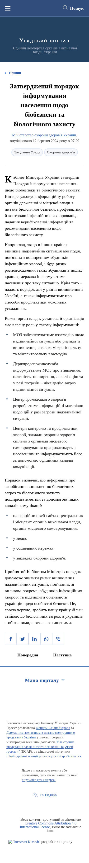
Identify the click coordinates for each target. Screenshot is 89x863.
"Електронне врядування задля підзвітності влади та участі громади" (40, 746)
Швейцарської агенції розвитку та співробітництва (43, 756)
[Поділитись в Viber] (58, 639)
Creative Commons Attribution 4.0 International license (48, 825)
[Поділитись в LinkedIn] (34, 639)
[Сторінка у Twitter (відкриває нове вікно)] (44, 806)
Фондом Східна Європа (53, 728)
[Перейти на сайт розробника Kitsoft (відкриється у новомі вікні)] (23, 842)
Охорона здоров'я (61, 152)
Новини (15, 73)
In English (48, 795)
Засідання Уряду (27, 152)
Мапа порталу (42, 680)
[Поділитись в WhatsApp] (46, 639)
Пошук (77, 8)
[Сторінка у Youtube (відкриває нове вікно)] (53, 806)
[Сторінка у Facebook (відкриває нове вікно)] (35, 806)
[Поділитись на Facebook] (10, 639)
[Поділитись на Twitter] (22, 639)
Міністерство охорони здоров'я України (44, 135)
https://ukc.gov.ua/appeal (39, 780)
